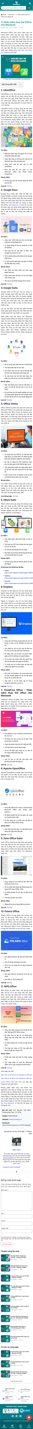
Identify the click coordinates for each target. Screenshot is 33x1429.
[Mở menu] (3, 3)
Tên (3, 1213)
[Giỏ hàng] (30, 3)
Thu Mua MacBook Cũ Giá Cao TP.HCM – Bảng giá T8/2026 (19, 1266)
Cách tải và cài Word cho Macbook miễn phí (16, 1078)
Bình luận (4, 1190)
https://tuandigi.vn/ (9, 1157)
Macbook (11, 14)
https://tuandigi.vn (15, 1119)
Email (3, 1220)
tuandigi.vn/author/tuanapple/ (12, 1167)
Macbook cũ (16, 205)
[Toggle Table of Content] (19, 84)
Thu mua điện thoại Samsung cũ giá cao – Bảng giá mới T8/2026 (19, 1317)
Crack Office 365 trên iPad (11, 1082)
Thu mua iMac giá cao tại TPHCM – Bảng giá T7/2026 (20, 1286)
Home (4, 14)
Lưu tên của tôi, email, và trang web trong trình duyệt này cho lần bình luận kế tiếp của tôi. (16, 1238)
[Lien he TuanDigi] (29, 1417)
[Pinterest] (16, 1416)
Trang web (4, 1228)
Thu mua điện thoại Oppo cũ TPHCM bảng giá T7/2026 (18, 1327)
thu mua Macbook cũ (8, 1103)
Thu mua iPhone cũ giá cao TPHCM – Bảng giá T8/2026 (18, 1256)
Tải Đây (9, 186)
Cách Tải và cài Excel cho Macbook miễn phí (16, 1075)
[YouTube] (20, 1416)
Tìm (29, 8)
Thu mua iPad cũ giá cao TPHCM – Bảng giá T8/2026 (20, 1276)
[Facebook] (16, 1172)
